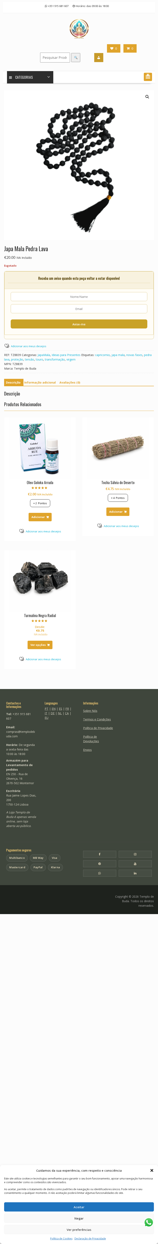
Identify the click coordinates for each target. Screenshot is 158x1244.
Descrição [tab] (13, 382)
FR (67, 709)
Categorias (24, 77)
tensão (29, 359)
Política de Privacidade (98, 728)
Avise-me (78, 324)
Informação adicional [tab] (40, 382)
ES (60, 709)
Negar (79, 1218)
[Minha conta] (98, 57)
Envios (87, 750)
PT (46, 709)
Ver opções (38, 645)
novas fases (134, 355)
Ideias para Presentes (66, 355)
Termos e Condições (97, 719)
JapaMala (44, 355)
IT (46, 713)
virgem (71, 359)
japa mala (118, 355)
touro (39, 359)
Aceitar (79, 1207)
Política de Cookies (61, 1238)
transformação (55, 359)
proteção (17, 359)
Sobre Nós (90, 711)
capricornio (102, 355)
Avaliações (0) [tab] (69, 382)
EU (46, 718)
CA (67, 713)
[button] (152, 1170)
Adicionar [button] (38, 517)
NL (60, 713)
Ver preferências (79, 1230)
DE (53, 713)
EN (54, 709)
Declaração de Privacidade (90, 1238)
